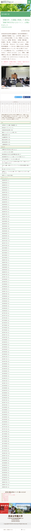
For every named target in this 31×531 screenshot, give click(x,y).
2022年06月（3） (6, 226)
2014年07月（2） (6, 368)
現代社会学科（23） (6, 142)
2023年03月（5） (6, 206)
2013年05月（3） (6, 395)
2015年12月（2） (6, 332)
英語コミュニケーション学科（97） (9, 132)
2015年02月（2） (6, 354)
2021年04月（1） (6, 257)
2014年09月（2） (6, 363)
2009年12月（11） (6, 482)
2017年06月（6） (6, 325)
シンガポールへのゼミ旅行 (7, 152)
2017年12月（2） (6, 313)
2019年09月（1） (6, 279)
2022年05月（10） (6, 228)
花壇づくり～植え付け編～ (7, 175)
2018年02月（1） (6, 310)
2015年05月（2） (6, 347)
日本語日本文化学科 (7, 493)
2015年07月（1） (6, 342)
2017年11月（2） (6, 315)
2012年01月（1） (6, 424)
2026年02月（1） (6, 182)
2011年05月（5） (6, 443)
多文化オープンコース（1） (8, 127)
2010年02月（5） (6, 477)
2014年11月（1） (6, 359)
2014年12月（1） (6, 356)
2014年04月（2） (6, 376)
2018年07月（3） (6, 298)
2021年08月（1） (6, 248)
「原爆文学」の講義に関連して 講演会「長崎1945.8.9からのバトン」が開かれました (15, 22)
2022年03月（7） (6, 233)
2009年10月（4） (6, 487)
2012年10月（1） (6, 405)
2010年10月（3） (6, 458)
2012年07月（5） (6, 412)
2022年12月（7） (6, 214)
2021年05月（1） (6, 255)
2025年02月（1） (6, 190)
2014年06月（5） (6, 371)
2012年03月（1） (6, 421)
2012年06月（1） (6, 414)
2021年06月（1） (6, 252)
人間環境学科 (5, 499)
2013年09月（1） (6, 385)
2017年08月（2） (6, 320)
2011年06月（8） (6, 441)
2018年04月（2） (6, 306)
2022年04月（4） (6, 231)
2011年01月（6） (6, 450)
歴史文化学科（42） (6, 139)
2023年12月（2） (6, 197)
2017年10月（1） (6, 318)
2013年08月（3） (6, 388)
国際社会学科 (5, 498)
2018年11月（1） (6, 291)
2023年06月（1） (6, 204)
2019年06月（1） (6, 284)
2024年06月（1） (6, 194)
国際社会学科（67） (6, 134)
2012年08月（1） (6, 409)
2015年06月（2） (6, 344)
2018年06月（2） (6, 301)
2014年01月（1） (6, 378)
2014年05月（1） (6, 373)
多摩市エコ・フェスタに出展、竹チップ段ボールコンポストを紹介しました (15, 172)
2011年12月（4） (6, 426)
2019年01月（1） (6, 289)
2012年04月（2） (6, 419)
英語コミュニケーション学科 (9, 495)
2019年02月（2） (6, 286)
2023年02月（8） (6, 209)
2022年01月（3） (6, 238)
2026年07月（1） (6, 180)
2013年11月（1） (6, 383)
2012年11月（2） (6, 402)
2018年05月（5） (6, 303)
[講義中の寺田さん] (15, 76)
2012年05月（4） (6, 417)
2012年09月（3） (6, 407)
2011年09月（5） (6, 434)
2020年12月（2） (6, 260)
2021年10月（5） (6, 245)
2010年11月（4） (6, 455)
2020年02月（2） (6, 269)
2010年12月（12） (6, 453)
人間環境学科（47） (6, 144)
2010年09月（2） (6, 460)
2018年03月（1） (6, 308)
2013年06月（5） (6, 392)
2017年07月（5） (6, 322)
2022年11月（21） (6, 216)
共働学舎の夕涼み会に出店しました (9, 149)
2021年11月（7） (6, 243)
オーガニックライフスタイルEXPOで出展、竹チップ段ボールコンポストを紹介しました (16, 162)
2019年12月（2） (6, 274)
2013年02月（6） (6, 397)
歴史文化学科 (5, 496)
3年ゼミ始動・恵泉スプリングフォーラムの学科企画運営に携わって (16, 166)
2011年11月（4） (6, 429)
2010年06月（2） (6, 467)
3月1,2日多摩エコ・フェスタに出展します (11, 159)
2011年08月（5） (6, 436)
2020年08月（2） (6, 267)
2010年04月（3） (6, 472)
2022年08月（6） (6, 221)
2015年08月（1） (6, 339)
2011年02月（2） (6, 448)
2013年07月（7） (6, 390)
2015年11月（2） (6, 335)
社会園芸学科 (5, 500)
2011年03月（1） (6, 446)
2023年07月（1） (6, 202)
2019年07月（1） (6, 281)
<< (13, 101)
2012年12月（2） (6, 400)
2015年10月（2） (6, 337)
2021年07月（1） (6, 250)
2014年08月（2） (6, 366)
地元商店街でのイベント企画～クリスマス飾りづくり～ (14, 156)
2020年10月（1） (6, 262)
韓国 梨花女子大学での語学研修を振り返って (11, 154)
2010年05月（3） (6, 470)
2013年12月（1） (6, 380)
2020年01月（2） (6, 272)
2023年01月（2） (6, 211)
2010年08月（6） (6, 463)
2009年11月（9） (6, 484)
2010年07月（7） (6, 465)
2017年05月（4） (6, 327)
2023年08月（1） (6, 199)
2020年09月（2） (6, 264)
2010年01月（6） (6, 479)
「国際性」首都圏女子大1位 (8, 529)
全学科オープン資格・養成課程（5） (10, 125)
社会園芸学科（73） (6, 137)
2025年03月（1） (6, 187)
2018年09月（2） (6, 296)
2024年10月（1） (6, 192)
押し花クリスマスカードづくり (8, 169)
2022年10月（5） (6, 219)
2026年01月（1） (6, 185)
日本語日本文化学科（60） (7, 130)
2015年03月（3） (6, 351)
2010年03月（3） (6, 475)
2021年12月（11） (6, 240)
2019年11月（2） (6, 277)
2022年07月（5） (6, 223)
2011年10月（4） (6, 431)
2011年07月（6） (6, 438)
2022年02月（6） (6, 235)
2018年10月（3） (6, 293)
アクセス (23, 529)
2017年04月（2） (6, 330)
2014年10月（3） (6, 361)
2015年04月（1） (6, 349)
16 (19, 108)
